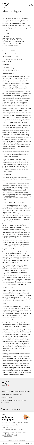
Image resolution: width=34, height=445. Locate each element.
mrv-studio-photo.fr (13, 45)
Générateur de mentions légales (10, 89)
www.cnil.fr (21, 300)
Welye (25, 89)
